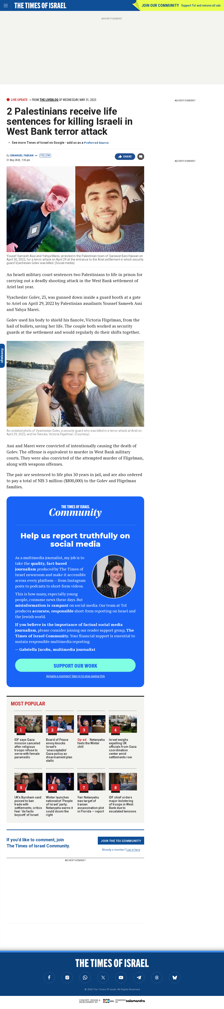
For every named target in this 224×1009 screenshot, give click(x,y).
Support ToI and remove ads (201, 5)
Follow (45, 155)
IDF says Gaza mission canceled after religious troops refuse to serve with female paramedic (27, 748)
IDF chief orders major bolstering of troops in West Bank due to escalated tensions (122, 804)
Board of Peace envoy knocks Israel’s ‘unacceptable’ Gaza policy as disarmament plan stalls (59, 750)
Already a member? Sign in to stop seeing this (75, 676)
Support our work (75, 665)
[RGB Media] (109, 1001)
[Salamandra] (135, 1000)
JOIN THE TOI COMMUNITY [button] (121, 841)
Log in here (133, 849)
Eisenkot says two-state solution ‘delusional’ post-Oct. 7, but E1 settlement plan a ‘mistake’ (45, 968)
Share (127, 156)
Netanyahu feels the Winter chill (91, 743)
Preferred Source (96, 142)
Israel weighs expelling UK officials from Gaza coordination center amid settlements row (122, 748)
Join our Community (160, 5)
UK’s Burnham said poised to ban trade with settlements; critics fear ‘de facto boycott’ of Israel (28, 806)
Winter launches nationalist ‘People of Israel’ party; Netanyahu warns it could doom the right (59, 806)
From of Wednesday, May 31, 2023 (63, 100)
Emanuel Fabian (21, 155)
